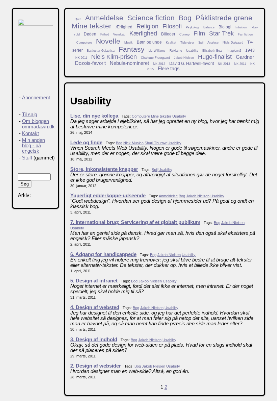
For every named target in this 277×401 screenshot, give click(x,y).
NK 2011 (81, 57)
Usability (192, 50)
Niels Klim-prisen (114, 56)
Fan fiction (245, 34)
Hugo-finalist (215, 56)
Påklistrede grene (224, 18)
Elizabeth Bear (212, 50)
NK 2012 (159, 64)
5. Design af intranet (94, 280)
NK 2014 (240, 64)
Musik (128, 42)
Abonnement (36, 97)
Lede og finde (86, 142)
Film (199, 33)
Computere (84, 42)
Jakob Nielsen (184, 57)
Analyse (213, 42)
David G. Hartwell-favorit (191, 63)
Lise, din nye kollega (94, 116)
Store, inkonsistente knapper (104, 169)
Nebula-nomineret (129, 63)
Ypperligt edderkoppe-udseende (108, 195)
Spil (200, 42)
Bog (185, 18)
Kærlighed (143, 33)
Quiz (78, 19)
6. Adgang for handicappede (103, 254)
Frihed (104, 34)
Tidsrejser (187, 42)
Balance (209, 27)
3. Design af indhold (93, 339)
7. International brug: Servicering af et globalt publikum (135, 222)
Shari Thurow (156, 143)
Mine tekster (91, 26)
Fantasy (132, 49)
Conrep (184, 34)
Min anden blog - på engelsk (33, 145)
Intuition (241, 27)
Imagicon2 (234, 50)
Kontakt (30, 133)
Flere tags (169, 68)
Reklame (176, 50)
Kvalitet (171, 42)
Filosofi (172, 26)
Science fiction (151, 18)
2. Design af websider (95, 366)
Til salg (29, 114)
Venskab (119, 34)
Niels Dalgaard (233, 42)
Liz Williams (157, 50)
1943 (250, 50)
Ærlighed (124, 27)
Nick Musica (133, 143)
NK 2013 (224, 64)
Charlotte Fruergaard (155, 57)
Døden (90, 34)
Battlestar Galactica (101, 50)
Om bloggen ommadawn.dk (38, 124)
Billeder (168, 34)
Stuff (27, 157)
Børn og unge (149, 42)
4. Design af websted (94, 307)
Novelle (108, 41)
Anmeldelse (104, 18)
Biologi (225, 27)
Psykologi (192, 27)
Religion (147, 26)
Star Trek (221, 33)
